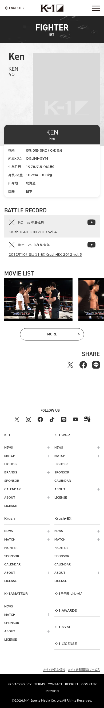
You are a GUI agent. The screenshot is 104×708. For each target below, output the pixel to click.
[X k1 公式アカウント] (17, 419)
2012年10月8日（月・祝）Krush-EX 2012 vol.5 (45, 254)
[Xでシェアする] (70, 364)
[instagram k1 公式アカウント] (28, 419)
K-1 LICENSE (65, 643)
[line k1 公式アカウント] (64, 419)
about (9, 497)
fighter (11, 464)
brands (10, 472)
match (9, 455)
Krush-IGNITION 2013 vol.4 (33, 232)
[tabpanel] (38, 299)
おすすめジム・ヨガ (54, 669)
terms (39, 684)
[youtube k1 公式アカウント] (75, 419)
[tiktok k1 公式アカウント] (52, 419)
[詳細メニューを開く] (96, 8)
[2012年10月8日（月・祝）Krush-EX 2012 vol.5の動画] (91, 244)
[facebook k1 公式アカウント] (40, 419)
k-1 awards (65, 610)
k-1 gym (62, 627)
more (59, 335)
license (10, 505)
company (89, 684)
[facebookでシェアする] (83, 364)
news (8, 447)
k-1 (68, 593)
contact (55, 684)
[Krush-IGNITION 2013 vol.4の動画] (91, 222)
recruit (71, 684)
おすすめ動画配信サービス (84, 669)
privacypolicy (19, 684)
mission (52, 691)
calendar (12, 489)
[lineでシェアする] (96, 364)
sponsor (11, 480)
